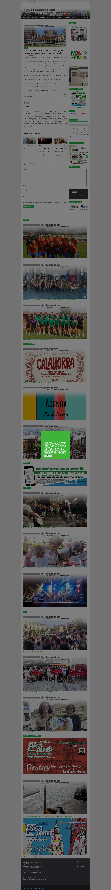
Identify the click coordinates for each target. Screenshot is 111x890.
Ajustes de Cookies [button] (47, 455)
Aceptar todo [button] (55, 455)
